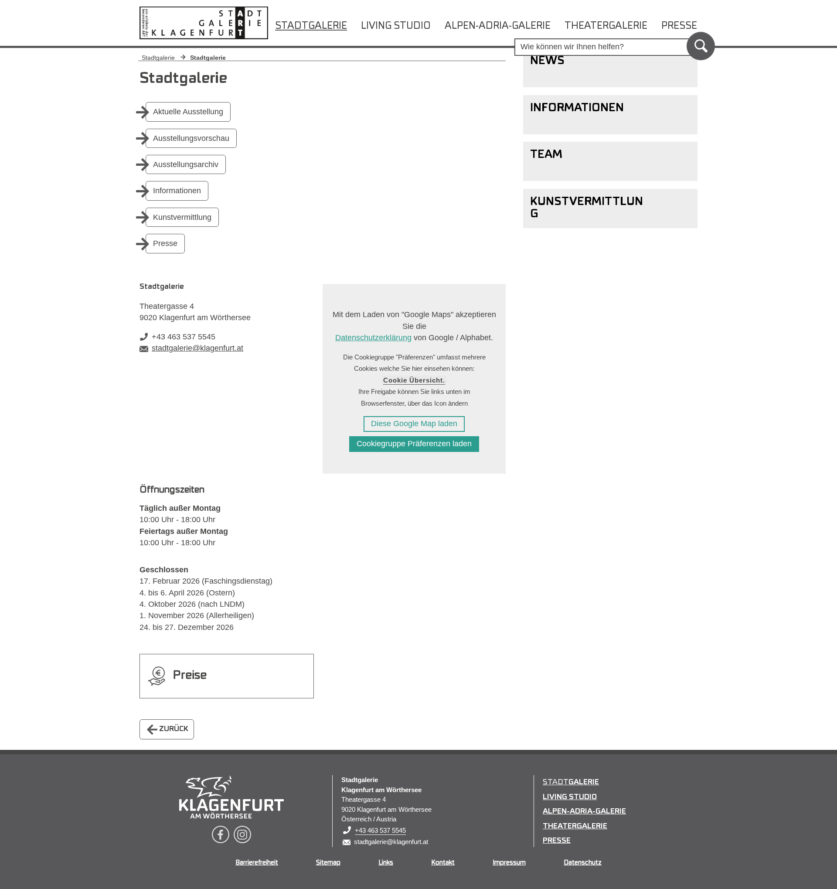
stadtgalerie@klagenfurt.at (197, 348)
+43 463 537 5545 (183, 336)
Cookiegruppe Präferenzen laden (414, 443)
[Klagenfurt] (231, 797)
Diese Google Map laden (414, 423)
